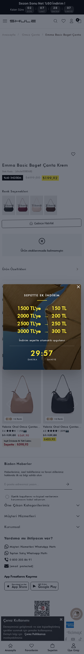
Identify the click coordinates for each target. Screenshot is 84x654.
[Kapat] (78, 286)
